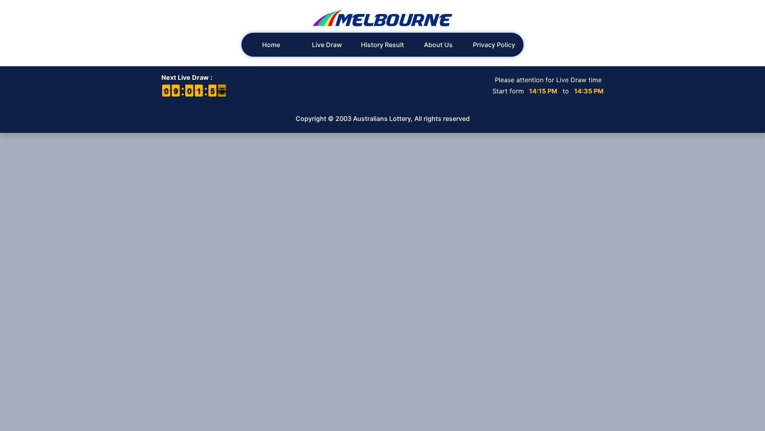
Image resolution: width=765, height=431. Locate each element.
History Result (382, 45)
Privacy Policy (494, 45)
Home (271, 45)
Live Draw (327, 45)
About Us (438, 45)
